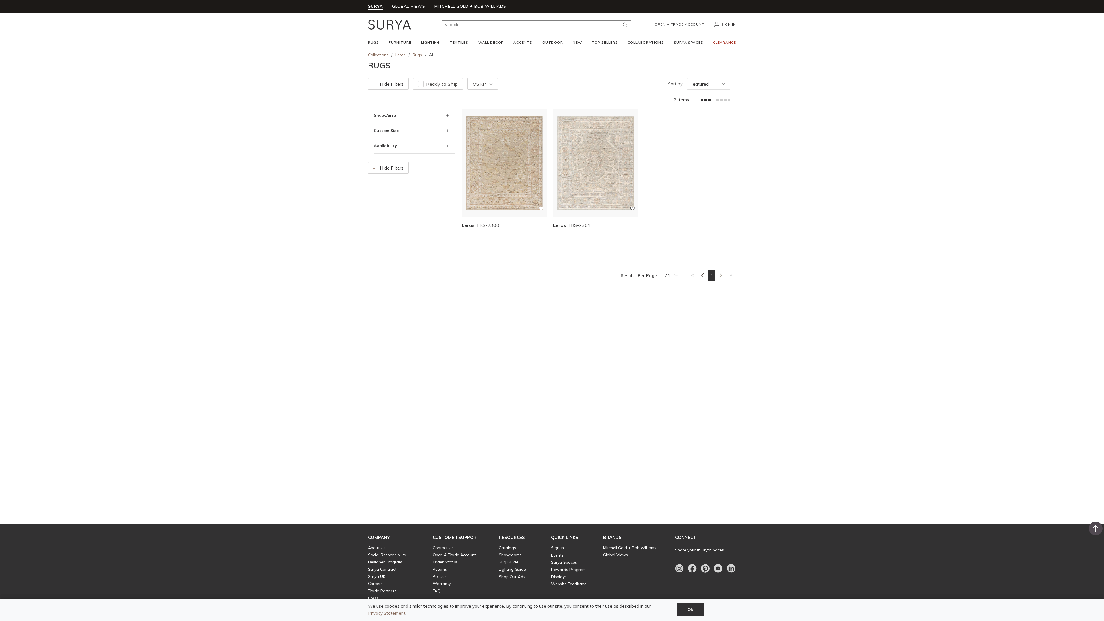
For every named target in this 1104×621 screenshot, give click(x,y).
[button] (373, 42)
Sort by (675, 84)
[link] (692, 275)
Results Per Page (639, 275)
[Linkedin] (731, 568)
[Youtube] (718, 568)
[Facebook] (692, 568)
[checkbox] (421, 84)
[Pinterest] (705, 568)
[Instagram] (679, 568)
